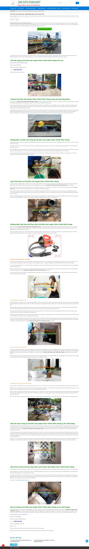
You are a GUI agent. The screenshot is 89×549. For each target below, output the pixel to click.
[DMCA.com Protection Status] (13, 544)
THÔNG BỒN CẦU (41, 8)
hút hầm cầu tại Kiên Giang (45, 55)
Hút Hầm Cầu (20, 8)
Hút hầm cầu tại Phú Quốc (23, 480)
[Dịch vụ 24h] (25, 3)
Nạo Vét (59, 8)
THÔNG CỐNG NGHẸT (30, 8)
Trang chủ (13, 8)
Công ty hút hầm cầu (43, 101)
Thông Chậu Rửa (51, 8)
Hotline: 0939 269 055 (44, 29)
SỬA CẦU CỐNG (66, 8)
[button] (16, 20)
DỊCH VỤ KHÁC (74, 8)
